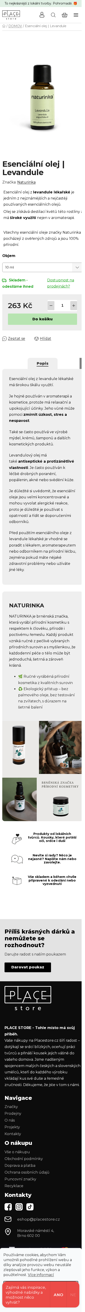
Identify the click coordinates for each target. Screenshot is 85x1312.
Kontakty (13, 1134)
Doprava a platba (20, 1165)
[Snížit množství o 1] (51, 305)
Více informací (41, 1275)
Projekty (12, 1127)
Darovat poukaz (27, 967)
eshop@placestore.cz (38, 1219)
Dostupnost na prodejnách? (60, 283)
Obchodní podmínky (24, 1159)
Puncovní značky (20, 1179)
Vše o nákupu (17, 1152)
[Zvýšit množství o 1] (73, 305)
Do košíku (42, 319)
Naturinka (26, 182)
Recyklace (14, 1186)
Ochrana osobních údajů (27, 1172)
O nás (10, 1120)
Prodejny (13, 1113)
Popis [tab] (43, 363)
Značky (11, 1107)
